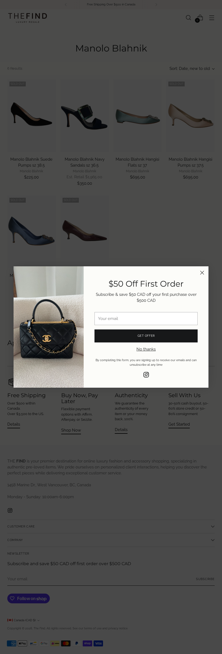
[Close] (202, 272)
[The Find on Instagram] (146, 375)
